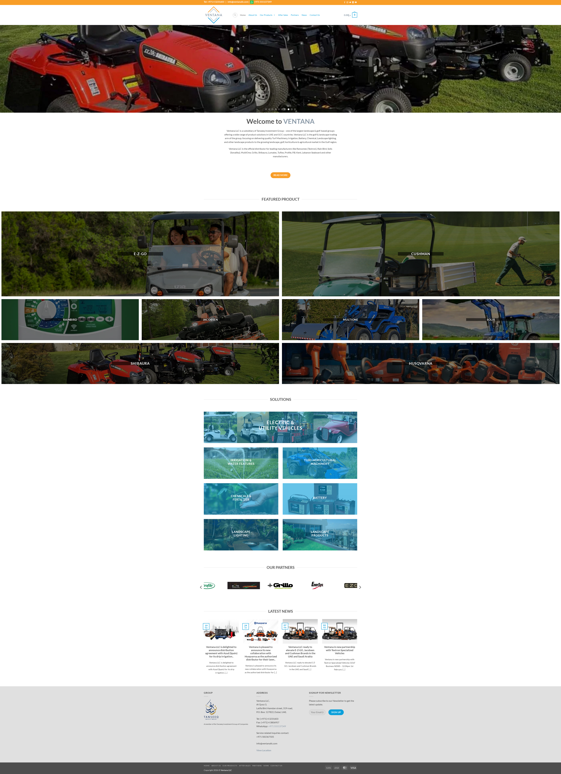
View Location (263, 750)
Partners (295, 15)
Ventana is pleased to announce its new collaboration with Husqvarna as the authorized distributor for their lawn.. (261, 653)
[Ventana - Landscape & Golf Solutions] (216, 15)
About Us (253, 15)
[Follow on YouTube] (356, 2)
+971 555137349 (263, 1)
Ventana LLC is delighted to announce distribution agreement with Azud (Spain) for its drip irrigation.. (221, 652)
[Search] (235, 15)
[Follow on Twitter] (350, 2)
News (304, 15)
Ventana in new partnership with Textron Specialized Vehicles (339, 650)
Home (243, 15)
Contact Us (315, 15)
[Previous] (15, 69)
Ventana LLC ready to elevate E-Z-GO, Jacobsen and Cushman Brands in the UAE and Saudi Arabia (300, 652)
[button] (350, 15)
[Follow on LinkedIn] (353, 2)
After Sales (283, 15)
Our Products (266, 15)
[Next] (546, 69)
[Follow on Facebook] (345, 2)
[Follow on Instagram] (347, 2)
